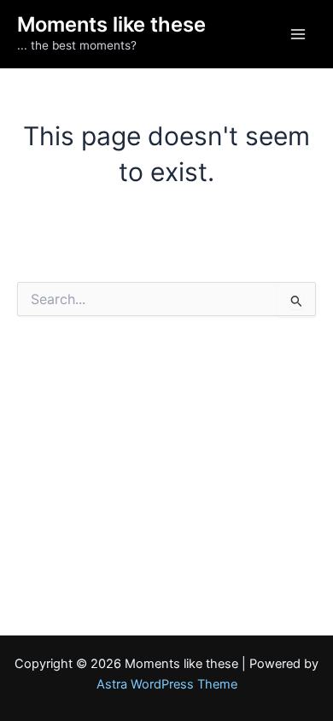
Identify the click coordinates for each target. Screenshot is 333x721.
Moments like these (111, 24)
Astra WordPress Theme (166, 684)
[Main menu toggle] (298, 34)
